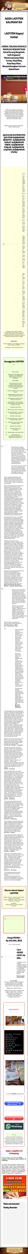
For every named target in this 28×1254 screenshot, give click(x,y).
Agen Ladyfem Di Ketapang (10, 1157)
